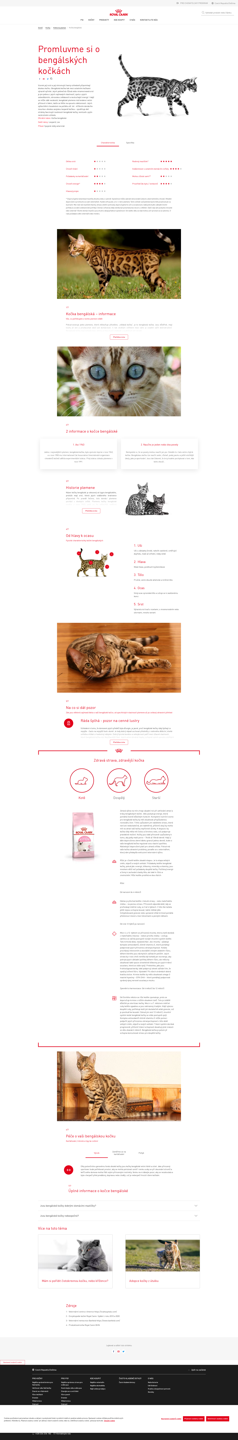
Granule (35, 1398)
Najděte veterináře (97, 1382)
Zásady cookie (109, 1421)
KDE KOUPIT (95, 1378)
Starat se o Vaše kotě (40, 1391)
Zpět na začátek (198, 1370)
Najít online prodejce (97, 1389)
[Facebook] (39, 78)
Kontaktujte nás (63, 1433)
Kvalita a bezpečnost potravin (159, 1389)
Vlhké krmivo (37, 1401)
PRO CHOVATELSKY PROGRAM (194, 3)
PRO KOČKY (37, 1378)
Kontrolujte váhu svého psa (71, 1388)
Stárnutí (35, 1404)
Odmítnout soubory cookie (218, 1419)
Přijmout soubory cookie (193, 1419)
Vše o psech (65, 1394)
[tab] (108, 141)
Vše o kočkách (37, 1394)
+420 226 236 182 (43, 1433)
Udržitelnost (152, 1385)
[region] (119, 1419)
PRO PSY (65, 1378)
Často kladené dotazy (130, 1378)
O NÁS (150, 1378)
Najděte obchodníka (97, 1385)
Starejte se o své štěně (69, 1391)
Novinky (151, 1392)
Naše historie (153, 1382)
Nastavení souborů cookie (12, 1362)
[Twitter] (47, 78)
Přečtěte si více (119, 337)
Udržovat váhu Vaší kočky (41, 1388)
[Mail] (43, 78)
